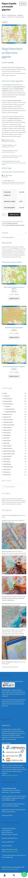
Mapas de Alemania (11, 15)
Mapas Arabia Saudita (9, 424)
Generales (7, 406)
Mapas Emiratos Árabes (9, 451)
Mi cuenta (4, 875)
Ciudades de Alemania (12, 223)
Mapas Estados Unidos (9, 453)
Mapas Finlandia (8, 456)
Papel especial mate (8, 140)
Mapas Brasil (7, 438)
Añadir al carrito (14, 214)
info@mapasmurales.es (11, 775)
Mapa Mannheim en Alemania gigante (15, 225)
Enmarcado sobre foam (11, 161)
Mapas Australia (7, 430)
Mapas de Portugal (8, 419)
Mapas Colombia (8, 445)
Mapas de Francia (8, 414)
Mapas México (7, 459)
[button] (24, 27)
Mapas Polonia (7, 469)
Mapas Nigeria (7, 461)
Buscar (14, 875)
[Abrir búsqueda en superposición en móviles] (14, 486)
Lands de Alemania (9, 409)
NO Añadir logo (8, 175)
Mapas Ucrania (7, 474)
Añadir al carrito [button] (14, 298)
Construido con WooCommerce (10, 869)
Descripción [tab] (5, 233)
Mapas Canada (7, 440)
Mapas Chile (6, 443)
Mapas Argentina (8, 427)
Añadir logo (9, 180)
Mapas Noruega (7, 464)
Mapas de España (8, 401)
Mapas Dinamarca (8, 448)
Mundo (5, 393)
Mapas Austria (7, 432)
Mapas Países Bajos (8, 466)
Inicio (5, 15)
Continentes (6, 396)
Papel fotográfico (9, 145)
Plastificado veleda (10, 150)
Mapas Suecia (7, 472)
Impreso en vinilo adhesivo (12, 156)
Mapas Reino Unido (8, 422)
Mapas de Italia (7, 417)
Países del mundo (8, 398)
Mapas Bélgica (7, 435)
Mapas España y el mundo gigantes (9, 6)
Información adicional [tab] (8, 237)
